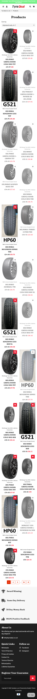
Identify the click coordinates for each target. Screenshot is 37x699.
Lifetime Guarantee (8, 667)
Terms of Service (7, 660)
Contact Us (5, 657)
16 (24, 582)
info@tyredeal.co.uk (11, 638)
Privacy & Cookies (8, 654)
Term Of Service (7, 651)
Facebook (25, 648)
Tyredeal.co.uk (6, 10)
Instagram (25, 651)
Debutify (19, 690)
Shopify (29, 688)
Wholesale (5, 648)
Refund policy (6, 663)
